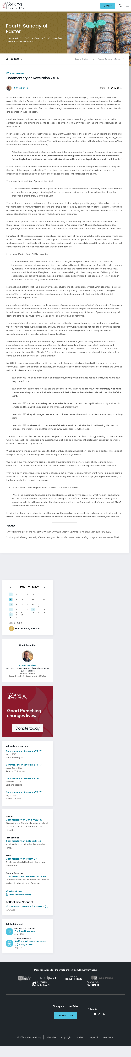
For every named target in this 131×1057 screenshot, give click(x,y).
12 (33, 599)
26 (33, 609)
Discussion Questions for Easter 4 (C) (28, 906)
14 (44, 599)
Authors (81, 1037)
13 (39, 599)
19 (33, 604)
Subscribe (51, 1037)
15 (11, 604)
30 (16, 615)
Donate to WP (65, 1015)
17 (22, 604)
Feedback (108, 1037)
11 (27, 599)
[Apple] (99, 1014)
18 (27, 604)
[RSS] (103, 1014)
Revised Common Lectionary (109, 59)
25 (27, 609)
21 (44, 604)
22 (10, 609)
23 (16, 609)
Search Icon (120, 6)
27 (38, 609)
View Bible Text (17, 73)
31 (22, 615)
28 (44, 609)
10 (22, 599)
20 (38, 604)
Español (94, 1037)
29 (10, 615)
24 (22, 609)
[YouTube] (94, 1014)
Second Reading (81, 59)
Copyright (66, 1037)
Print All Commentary (19, 894)
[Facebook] (90, 1014)
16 (16, 604)
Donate (108, 5)
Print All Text (15, 891)
